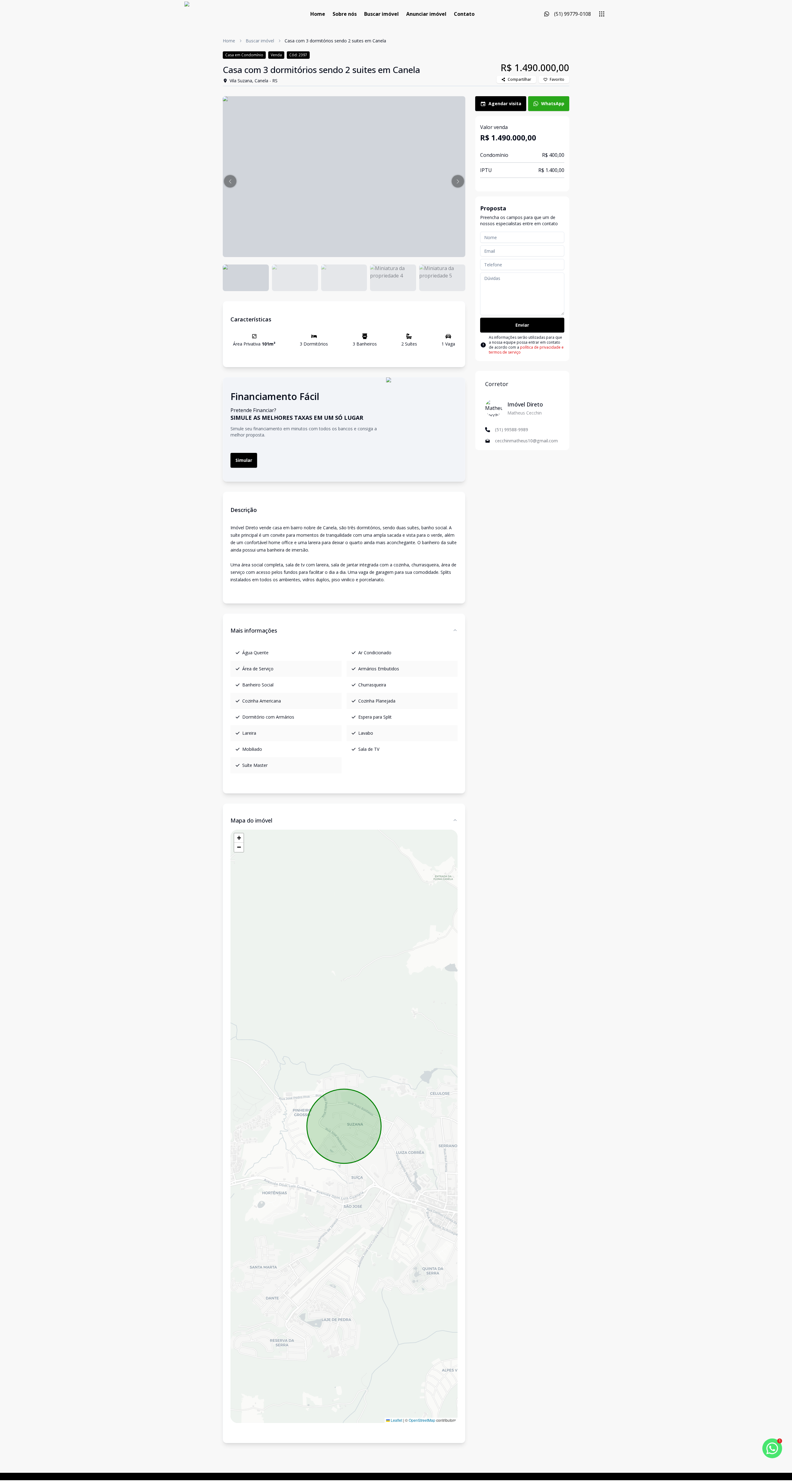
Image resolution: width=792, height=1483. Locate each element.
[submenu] (602, 14)
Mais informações (253, 630)
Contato (464, 14)
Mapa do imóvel (251, 820)
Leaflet (396, 1420)
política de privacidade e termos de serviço (526, 350)
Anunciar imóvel (426, 14)
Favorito (557, 79)
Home (317, 14)
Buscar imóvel (381, 14)
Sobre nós (345, 14)
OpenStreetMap (422, 1420)
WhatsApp (552, 103)
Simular (243, 460)
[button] (230, 181)
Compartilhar (519, 79)
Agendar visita (505, 103)
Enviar (522, 325)
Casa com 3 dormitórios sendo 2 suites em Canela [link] (335, 41)
